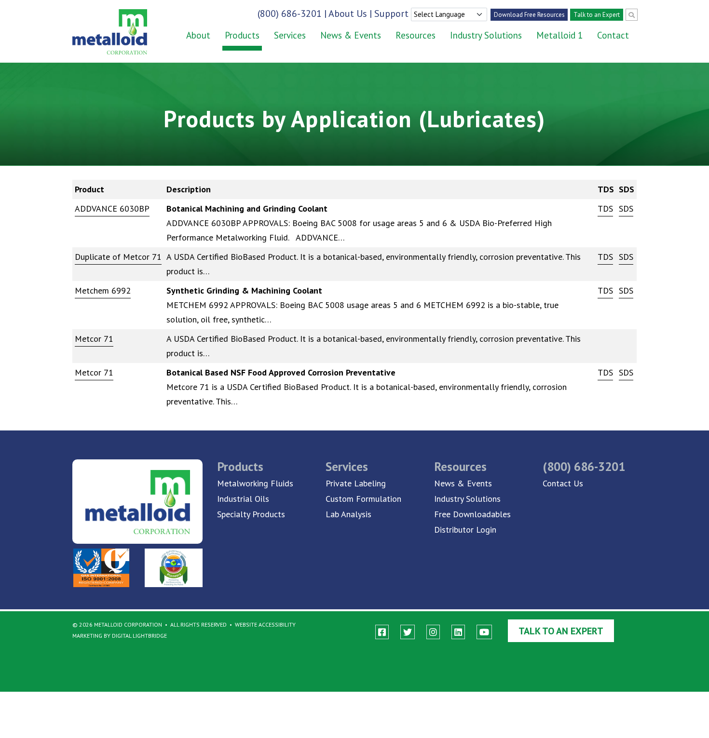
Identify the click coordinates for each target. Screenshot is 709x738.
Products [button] (242, 35)
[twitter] (407, 632)
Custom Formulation (363, 498)
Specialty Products (251, 514)
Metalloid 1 (559, 35)
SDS (626, 208)
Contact (613, 35)
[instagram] (433, 632)
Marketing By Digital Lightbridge (119, 635)
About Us (347, 13)
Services (290, 35)
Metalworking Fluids (255, 483)
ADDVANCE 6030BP (112, 208)
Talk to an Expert (596, 15)
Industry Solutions (486, 35)
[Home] (102, 31)
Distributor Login (465, 529)
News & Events (350, 35)
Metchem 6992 (103, 290)
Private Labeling (356, 483)
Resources (415, 35)
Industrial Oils (243, 498)
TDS (605, 208)
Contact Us (563, 483)
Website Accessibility (265, 624)
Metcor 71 (94, 338)
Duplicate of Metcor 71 (118, 256)
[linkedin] (458, 632)
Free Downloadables (472, 514)
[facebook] (382, 632)
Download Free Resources (529, 15)
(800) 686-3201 (290, 13)
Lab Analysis (348, 514)
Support (391, 13)
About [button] (198, 35)
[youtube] (484, 632)
